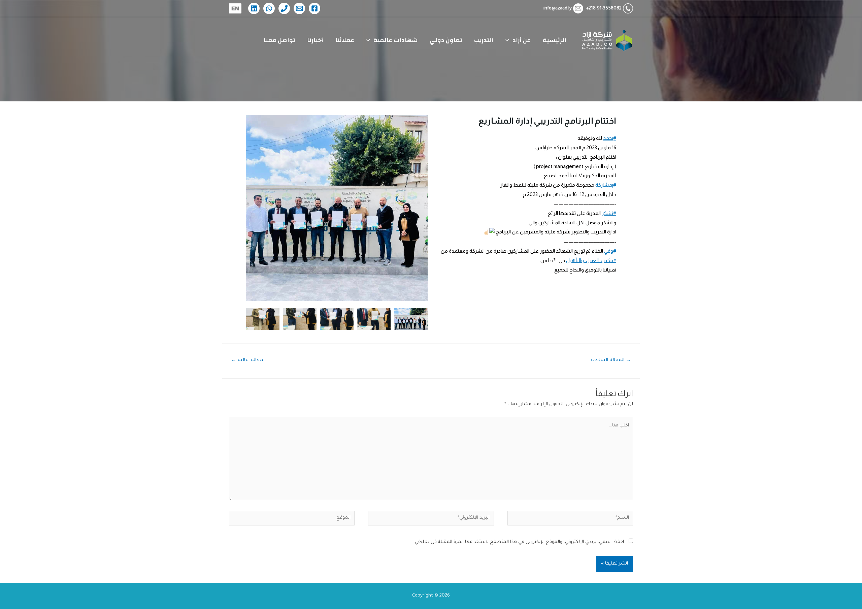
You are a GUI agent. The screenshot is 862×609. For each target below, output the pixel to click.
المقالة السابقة (611, 360)
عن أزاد (521, 40)
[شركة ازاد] (606, 40)
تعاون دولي (446, 40)
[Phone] (284, 8)
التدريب (483, 40)
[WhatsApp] (269, 8)
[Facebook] (314, 8)
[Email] (299, 8)
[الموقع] (292, 520)
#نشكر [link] (609, 213)
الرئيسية (554, 40)
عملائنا (344, 40)
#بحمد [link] (609, 138)
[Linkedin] (254, 8)
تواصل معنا (279, 40)
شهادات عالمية (395, 40)
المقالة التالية (248, 360)
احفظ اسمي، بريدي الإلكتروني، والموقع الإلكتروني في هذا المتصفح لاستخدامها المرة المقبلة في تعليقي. (519, 542)
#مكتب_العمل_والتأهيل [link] (591, 260)
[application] (508, 40)
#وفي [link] (610, 251)
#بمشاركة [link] (605, 185)
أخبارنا (315, 40)
